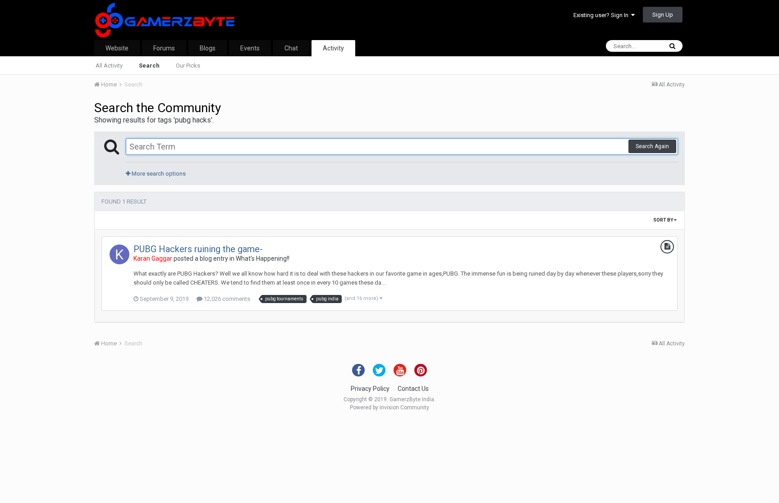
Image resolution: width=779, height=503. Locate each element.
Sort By (663, 220)
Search (149, 65)
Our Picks (188, 65)
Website (116, 48)
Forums (164, 48)
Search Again (652, 146)
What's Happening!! (262, 258)
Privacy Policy (370, 388)
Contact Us (413, 388)
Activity (333, 48)
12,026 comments (226, 298)
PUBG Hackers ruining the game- (198, 249)
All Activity (109, 65)
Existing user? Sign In (602, 15)
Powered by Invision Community (389, 407)
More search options (158, 173)
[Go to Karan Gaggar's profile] (119, 254)
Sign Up (662, 14)
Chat (291, 48)
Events (250, 48)
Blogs (207, 48)
